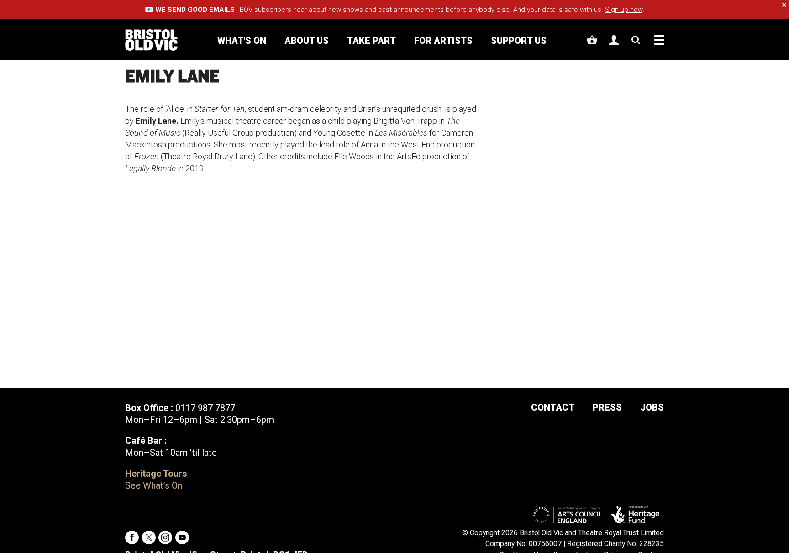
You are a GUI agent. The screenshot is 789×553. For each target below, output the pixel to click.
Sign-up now (623, 9)
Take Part (371, 40)
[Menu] (659, 40)
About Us (306, 40)
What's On (241, 40)
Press (607, 407)
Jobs (652, 407)
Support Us (519, 40)
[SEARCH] (636, 40)
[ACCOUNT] (614, 40)
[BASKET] (592, 40)
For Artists (443, 40)
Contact (552, 407)
